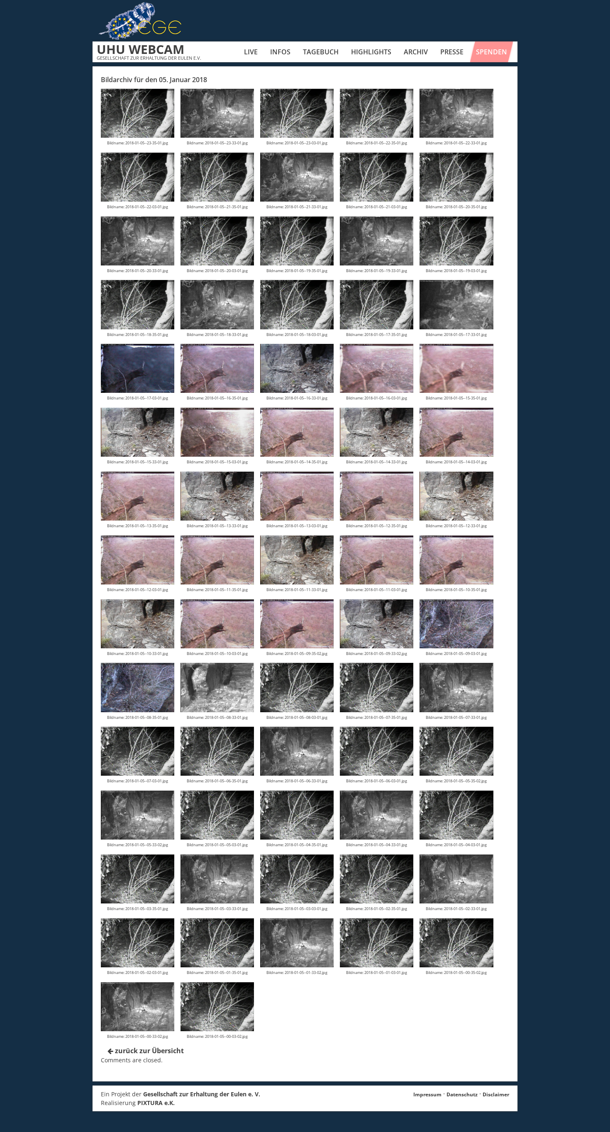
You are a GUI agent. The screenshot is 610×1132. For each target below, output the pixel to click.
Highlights (371, 51)
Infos (280, 51)
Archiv (416, 51)
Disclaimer (496, 1094)
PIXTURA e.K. (156, 1103)
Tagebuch (321, 51)
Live (251, 51)
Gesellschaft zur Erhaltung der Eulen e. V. (201, 1094)
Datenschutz (462, 1094)
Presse (452, 51)
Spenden (491, 51)
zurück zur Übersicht (148, 1050)
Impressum (427, 1094)
